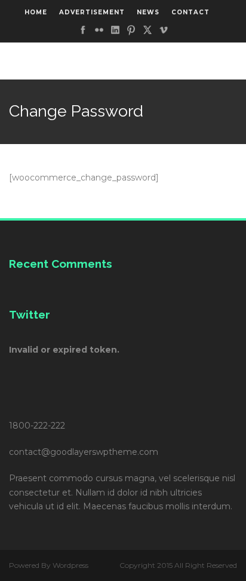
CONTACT (190, 12)
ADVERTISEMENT (92, 12)
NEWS (148, 12)
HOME (35, 12)
